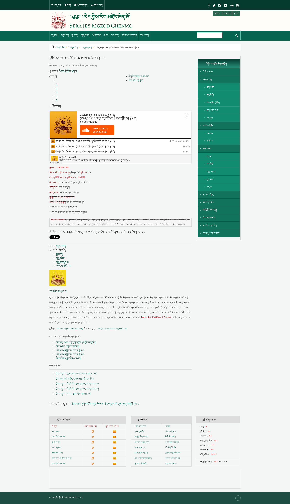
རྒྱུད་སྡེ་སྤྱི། (210, 94)
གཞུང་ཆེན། (206, 148)
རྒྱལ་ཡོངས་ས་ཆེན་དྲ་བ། (142, 442)
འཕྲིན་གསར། (96, 35)
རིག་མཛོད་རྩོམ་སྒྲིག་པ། (68, 71)
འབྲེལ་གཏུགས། (82, 5)
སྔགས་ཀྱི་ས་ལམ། (212, 110)
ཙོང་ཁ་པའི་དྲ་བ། (170, 431)
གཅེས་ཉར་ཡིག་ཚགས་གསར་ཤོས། (62, 458)
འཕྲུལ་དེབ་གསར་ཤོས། (58, 436)
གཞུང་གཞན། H (62, 262)
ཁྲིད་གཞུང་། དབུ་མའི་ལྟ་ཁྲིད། (67, 346)
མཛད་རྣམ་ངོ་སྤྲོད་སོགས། (211, 233)
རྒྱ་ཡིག (236, 13)
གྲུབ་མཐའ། (211, 179)
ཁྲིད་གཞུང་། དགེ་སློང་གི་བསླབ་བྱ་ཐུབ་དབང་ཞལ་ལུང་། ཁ (77, 384)
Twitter (214, 5)
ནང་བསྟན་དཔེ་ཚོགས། (172, 442)
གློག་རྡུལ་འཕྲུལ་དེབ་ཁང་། (173, 453)
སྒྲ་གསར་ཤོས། (56, 442)
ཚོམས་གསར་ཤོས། (57, 453)
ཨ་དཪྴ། (167, 426)
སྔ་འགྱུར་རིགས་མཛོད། (141, 436)
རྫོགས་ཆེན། (211, 87)
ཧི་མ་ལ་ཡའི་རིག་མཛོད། (172, 458)
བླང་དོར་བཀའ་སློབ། (210, 225)
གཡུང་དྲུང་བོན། (139, 431)
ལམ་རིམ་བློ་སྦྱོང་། (209, 125)
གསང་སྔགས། (207, 79)
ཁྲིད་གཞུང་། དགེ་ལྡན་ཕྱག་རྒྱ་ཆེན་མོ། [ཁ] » (122, 404)
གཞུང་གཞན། (61, 246)
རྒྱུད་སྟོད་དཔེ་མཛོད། (141, 463)
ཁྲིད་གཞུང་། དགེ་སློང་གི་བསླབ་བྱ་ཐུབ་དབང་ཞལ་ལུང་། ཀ (77, 389)
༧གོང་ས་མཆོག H (63, 266)
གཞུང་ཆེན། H (61, 258)
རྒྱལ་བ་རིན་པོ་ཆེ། (141, 426)
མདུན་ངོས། (57, 5)
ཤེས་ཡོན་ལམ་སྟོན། (209, 217)
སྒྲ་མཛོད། (74, 35)
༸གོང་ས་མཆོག (208, 71)
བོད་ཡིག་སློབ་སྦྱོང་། (171, 447)
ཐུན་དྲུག (210, 117)
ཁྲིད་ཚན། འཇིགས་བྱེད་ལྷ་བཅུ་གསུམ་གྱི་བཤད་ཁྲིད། (76, 342)
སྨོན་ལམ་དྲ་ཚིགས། (171, 463)
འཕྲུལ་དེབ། (65, 35)
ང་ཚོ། (69, 5)
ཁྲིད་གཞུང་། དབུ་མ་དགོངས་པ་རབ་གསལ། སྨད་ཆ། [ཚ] (76, 373)
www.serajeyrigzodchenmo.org (70, 328)
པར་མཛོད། (115, 35)
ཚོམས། (106, 35)
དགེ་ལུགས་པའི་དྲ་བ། (141, 453)
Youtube (225, 5)
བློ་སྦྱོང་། (209, 140)
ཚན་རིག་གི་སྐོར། (208, 202)
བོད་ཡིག (217, 13)
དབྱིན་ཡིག (227, 13)
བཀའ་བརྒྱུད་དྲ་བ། (140, 447)
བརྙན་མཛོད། (85, 35)
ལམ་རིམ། (210, 133)
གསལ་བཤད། (98, 5)
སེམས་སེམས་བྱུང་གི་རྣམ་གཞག (68, 358)
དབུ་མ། (209, 156)
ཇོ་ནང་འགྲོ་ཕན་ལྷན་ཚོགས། (143, 458)
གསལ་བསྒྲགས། (145, 35)
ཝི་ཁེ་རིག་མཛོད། (170, 436)
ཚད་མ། (209, 187)
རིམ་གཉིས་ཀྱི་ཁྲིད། (213, 102)
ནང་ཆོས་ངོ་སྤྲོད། (208, 194)
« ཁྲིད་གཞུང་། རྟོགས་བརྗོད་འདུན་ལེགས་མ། (87, 404)
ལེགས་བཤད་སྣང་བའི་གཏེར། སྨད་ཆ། (70, 350)
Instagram (219, 5)
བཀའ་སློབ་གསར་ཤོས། (58, 463)
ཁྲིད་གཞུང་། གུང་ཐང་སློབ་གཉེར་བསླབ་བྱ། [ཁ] (73, 394)
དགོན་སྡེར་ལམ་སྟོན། (210, 210)
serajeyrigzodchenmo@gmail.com (112, 328)
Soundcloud (231, 5)
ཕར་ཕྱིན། (210, 164)
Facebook (209, 5)
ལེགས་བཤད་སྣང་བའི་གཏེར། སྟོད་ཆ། (70, 354)
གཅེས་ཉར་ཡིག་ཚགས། (129, 35)
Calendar (238, 5)
